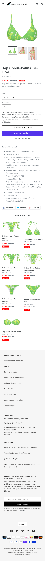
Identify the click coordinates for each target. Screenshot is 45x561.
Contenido (22, 510)
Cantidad (5, 103)
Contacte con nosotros (13, 361)
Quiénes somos (10, 394)
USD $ (21, 524)
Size (3, 93)
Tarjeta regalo (9, 406)
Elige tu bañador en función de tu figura (20, 447)
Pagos (6, 366)
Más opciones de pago (22, 138)
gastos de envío (26, 84)
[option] (13, 50)
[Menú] (3, 4)
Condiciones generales (13, 400)
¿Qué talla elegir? (11, 459)
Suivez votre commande (14, 378)
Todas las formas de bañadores (17, 453)
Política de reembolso (13, 383)
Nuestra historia (10, 389)
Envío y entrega (10, 372)
